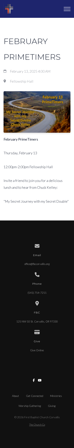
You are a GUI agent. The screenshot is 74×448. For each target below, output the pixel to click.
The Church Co (37, 424)
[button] (67, 9)
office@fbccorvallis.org (37, 264)
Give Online (37, 350)
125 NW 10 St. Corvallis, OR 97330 (37, 321)
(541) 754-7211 (37, 292)
